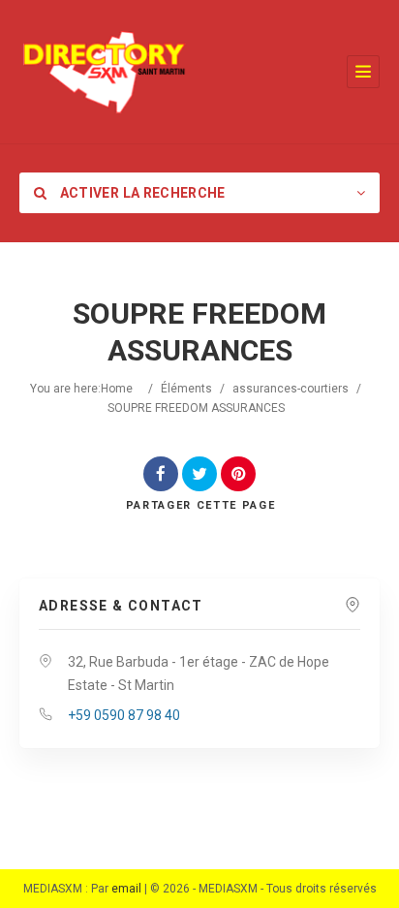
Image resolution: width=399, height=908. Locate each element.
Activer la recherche (140, 193)
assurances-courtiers (290, 388)
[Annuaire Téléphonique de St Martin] (104, 71)
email (126, 888)
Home (117, 388)
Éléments (186, 388)
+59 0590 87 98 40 (124, 715)
